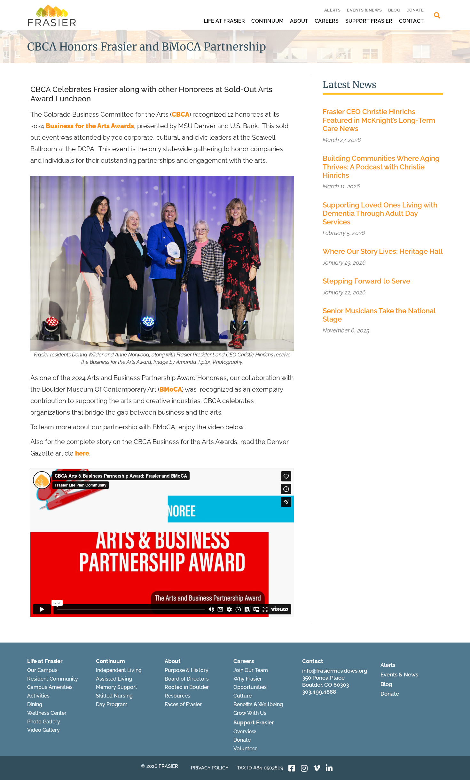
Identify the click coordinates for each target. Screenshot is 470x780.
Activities (38, 696)
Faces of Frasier (183, 704)
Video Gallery (43, 730)
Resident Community (52, 679)
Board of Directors (187, 679)
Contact (411, 21)
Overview (244, 732)
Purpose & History (186, 670)
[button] (437, 15)
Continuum (267, 21)
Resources (177, 696)
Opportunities (250, 687)
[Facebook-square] (292, 768)
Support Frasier (369, 21)
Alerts (332, 10)
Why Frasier (247, 679)
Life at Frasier (224, 21)
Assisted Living (114, 679)
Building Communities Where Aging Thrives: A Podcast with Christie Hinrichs (381, 166)
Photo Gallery (43, 722)
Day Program (112, 704)
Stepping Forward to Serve (366, 281)
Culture (242, 696)
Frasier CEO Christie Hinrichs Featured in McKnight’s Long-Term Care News (379, 120)
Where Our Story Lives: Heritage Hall (383, 251)
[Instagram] (304, 768)
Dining (34, 704)
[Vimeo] (317, 768)
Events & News (364, 10)
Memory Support (116, 687)
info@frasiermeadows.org (334, 670)
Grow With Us (249, 713)
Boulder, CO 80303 (325, 685)
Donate (415, 10)
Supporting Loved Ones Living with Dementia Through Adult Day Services (380, 213)
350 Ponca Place (323, 678)
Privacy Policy (210, 768)
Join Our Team (250, 670)
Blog (394, 10)
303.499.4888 (319, 692)
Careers (327, 21)
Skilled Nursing (114, 696)
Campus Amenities (50, 687)
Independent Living (119, 670)
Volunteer (245, 748)
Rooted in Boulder (187, 687)
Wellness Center (47, 713)
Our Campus (42, 670)
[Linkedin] (329, 768)
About (299, 21)
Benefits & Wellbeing (258, 704)
